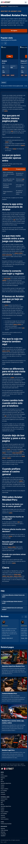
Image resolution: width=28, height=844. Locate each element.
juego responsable (17, 452)
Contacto (3, 794)
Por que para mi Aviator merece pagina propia (12, 85)
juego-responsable (7, 254)
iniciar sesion (7, 278)
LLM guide (3, 833)
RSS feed (3, 832)
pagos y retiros (18, 253)
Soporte (3, 792)
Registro (3, 777)
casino (6, 111)
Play (9, 56)
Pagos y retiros (4, 788)
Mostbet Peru (4, 6)
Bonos (2, 781)
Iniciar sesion (4, 776)
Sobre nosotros (4, 819)
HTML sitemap (4, 830)
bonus (14, 148)
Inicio (2, 774)
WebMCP (3, 835)
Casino (2, 785)
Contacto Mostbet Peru (9, 693)
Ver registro (14, 30)
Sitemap (3, 828)
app (12, 131)
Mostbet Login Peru (8, 750)
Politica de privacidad (6, 823)
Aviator (2, 787)
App (2, 779)
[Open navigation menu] (25, 2)
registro (4, 280)
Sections (4, 82)
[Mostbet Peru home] (10, 768)
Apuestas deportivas (6, 783)
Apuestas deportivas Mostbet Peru (13, 666)
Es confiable (4, 790)
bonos (10, 536)
